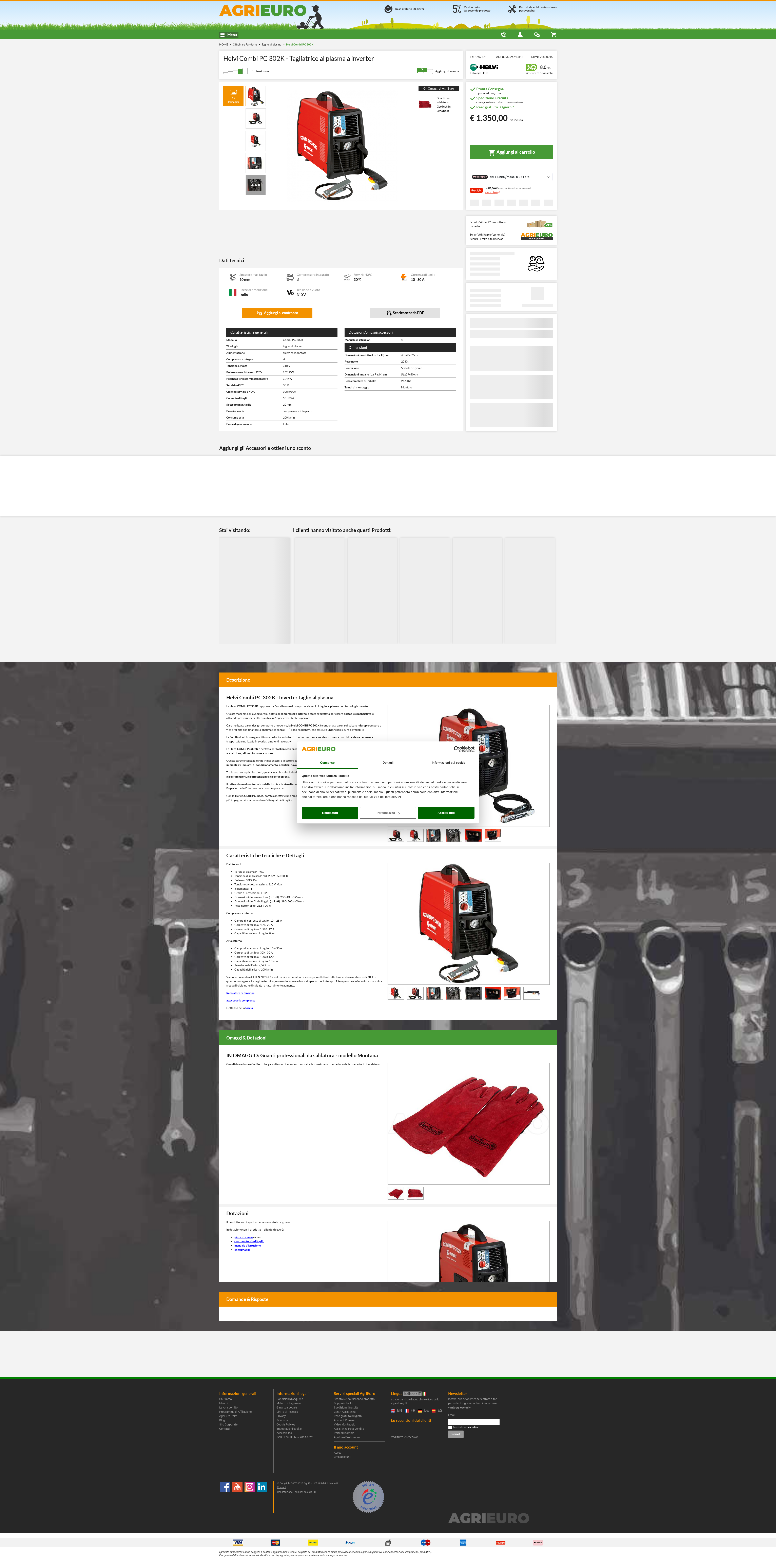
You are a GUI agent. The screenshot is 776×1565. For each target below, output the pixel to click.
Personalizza (386, 812)
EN (399, 1410)
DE (426, 1410)
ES (439, 1410)
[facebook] (225, 1497)
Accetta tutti (446, 812)
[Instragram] (250, 1497)
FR (412, 1410)
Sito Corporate (228, 1424)
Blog (222, 1420)
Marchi (223, 1403)
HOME (223, 44)
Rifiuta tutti (330, 812)
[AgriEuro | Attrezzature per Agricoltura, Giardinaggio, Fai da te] (273, 10)
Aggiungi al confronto (280, 312)
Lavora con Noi (228, 1407)
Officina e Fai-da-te (245, 44)
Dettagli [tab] (388, 762)
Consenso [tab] (327, 762)
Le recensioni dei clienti (411, 1420)
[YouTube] (237, 1497)
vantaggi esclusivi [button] (459, 1407)
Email (451, 1415)
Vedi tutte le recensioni (405, 1437)
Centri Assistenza (345, 1411)
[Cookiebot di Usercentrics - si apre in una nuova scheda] (456, 749)
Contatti (224, 1428)
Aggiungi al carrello (515, 152)
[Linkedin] (262, 1497)
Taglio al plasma (272, 44)
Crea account (342, 1456)
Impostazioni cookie (289, 1428)
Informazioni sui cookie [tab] (448, 762)
